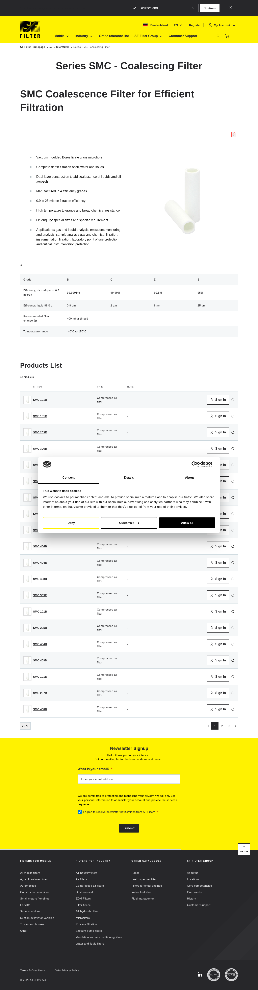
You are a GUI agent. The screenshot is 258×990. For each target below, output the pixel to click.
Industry (81, 36)
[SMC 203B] (27, 481)
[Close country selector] (231, 7)
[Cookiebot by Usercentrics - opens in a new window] (197, 464)
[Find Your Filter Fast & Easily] (218, 36)
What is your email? (93, 769)
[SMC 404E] (27, 563)
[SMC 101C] (27, 416)
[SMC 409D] (27, 660)
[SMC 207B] (27, 693)
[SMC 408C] (27, 465)
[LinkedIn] (200, 974)
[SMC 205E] (27, 497)
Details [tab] (129, 477)
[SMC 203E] (27, 432)
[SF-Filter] (30, 29)
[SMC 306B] (27, 449)
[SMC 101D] (27, 400)
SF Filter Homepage (32, 46)
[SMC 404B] (27, 546)
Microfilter (62, 46)
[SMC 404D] (27, 644)
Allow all (187, 522)
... (50, 46)
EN (176, 25)
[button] (210, 8)
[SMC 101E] (27, 677)
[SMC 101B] (27, 612)
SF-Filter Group (146, 36)
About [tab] (189, 477)
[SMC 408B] (27, 709)
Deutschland (149, 8)
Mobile (59, 36)
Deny (71, 522)
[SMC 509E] (27, 595)
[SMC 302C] (27, 514)
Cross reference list (114, 36)
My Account (222, 25)
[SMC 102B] (27, 530)
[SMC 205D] (27, 628)
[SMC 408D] (27, 579)
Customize (126, 522)
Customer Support (183, 36)
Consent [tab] (68, 477)
